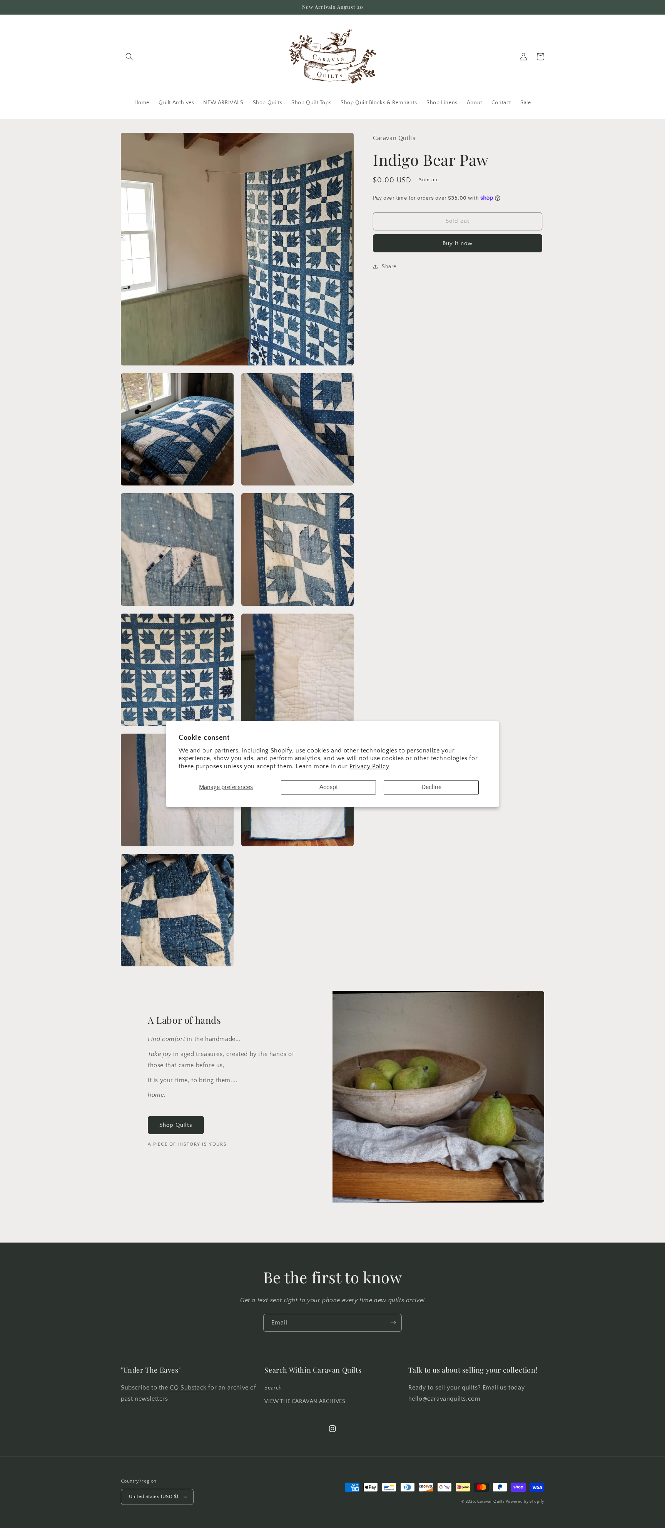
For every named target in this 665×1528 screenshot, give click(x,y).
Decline (431, 787)
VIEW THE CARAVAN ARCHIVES (304, 1401)
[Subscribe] (392, 1323)
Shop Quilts (175, 1125)
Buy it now (458, 243)
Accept (328, 787)
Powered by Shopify (525, 1502)
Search (273, 1388)
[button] (129, 56)
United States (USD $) (153, 1496)
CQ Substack (188, 1387)
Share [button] (389, 267)
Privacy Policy (369, 766)
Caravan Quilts (491, 1502)
